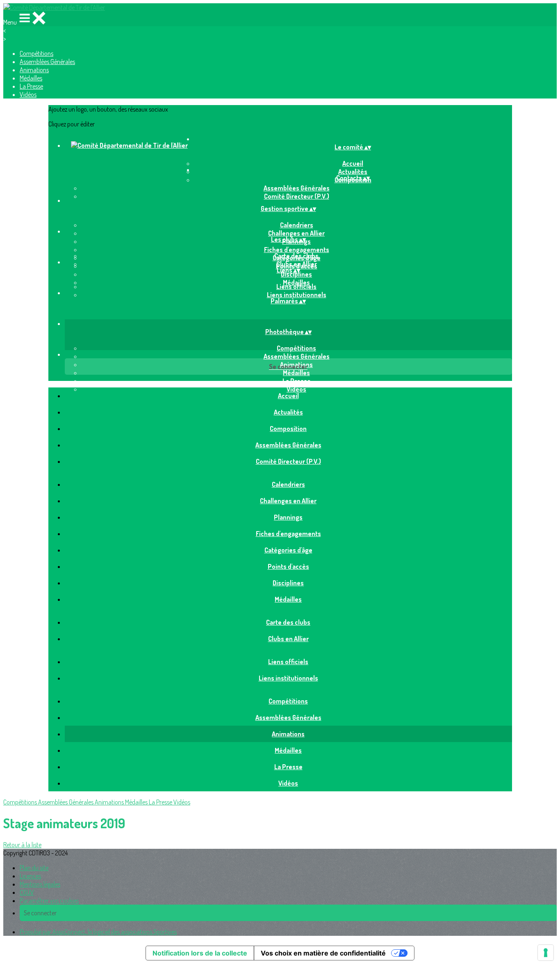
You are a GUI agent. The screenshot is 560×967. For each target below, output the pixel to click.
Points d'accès (288, 566)
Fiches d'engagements (296, 249)
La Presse (31, 86)
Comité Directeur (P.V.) (296, 196)
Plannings (288, 517)
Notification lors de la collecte (200, 953)
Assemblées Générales (47, 61)
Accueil (352, 163)
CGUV (27, 892)
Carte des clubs (296, 256)
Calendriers (296, 225)
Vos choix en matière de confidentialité (323, 953)
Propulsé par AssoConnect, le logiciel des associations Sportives (98, 932)
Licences (30, 876)
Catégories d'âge (288, 550)
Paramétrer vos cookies (49, 900)
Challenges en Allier (296, 233)
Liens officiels (296, 286)
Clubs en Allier (296, 264)
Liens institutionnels (296, 295)
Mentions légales (40, 884)
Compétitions (36, 53)
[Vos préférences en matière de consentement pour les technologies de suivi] (545, 952)
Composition (288, 428)
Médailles (31, 78)
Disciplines (296, 274)
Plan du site (34, 868)
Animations (34, 70)
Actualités (288, 412)
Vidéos (28, 94)
